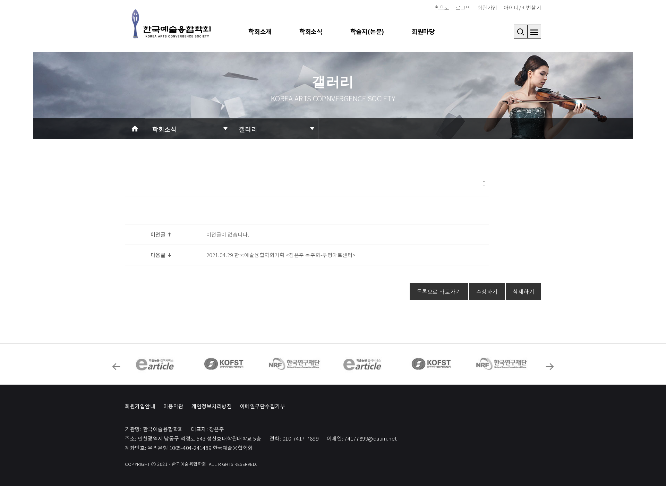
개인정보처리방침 (211, 406)
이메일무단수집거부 (262, 406)
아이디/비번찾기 (522, 7)
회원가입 (487, 7)
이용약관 (173, 406)
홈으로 (442, 7)
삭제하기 (523, 291)
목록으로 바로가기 (439, 291)
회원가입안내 (140, 406)
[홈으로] (135, 128)
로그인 (463, 7)
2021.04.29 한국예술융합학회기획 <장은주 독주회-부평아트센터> (281, 254)
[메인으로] (172, 24)
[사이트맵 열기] (534, 32)
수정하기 (487, 291)
